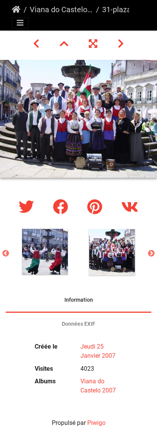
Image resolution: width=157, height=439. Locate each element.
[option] (44, 252)
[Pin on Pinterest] (97, 207)
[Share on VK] (130, 207)
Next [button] (151, 253)
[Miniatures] (65, 44)
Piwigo (96, 422)
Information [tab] (78, 300)
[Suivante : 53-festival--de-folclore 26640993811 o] (121, 44)
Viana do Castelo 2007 (61, 9)
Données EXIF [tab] (78, 324)
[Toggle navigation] (20, 23)
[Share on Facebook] (62, 207)
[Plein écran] (94, 44)
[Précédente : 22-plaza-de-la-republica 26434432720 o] (37, 44)
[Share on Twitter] (28, 207)
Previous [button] (6, 253)
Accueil (16, 9)
